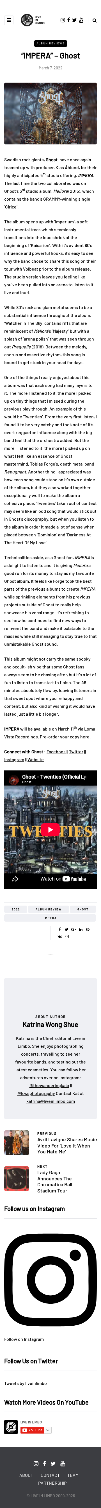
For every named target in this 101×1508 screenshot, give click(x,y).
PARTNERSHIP (52, 1483)
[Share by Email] (66, 936)
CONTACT (50, 1475)
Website (35, 759)
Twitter (76, 751)
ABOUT (26, 1475)
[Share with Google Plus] (73, 929)
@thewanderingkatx (49, 1085)
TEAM (73, 1475)
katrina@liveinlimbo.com (50, 1101)
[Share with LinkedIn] (80, 929)
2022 (16, 909)
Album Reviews (50, 43)
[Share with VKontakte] (59, 936)
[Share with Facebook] (59, 929)
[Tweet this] (66, 929)
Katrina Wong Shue (50, 1024)
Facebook (56, 751)
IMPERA (50, 918)
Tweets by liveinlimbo (25, 1383)
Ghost (83, 909)
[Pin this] (87, 929)
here (84, 736)
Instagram (14, 759)
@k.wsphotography (36, 1093)
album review (49, 909)
